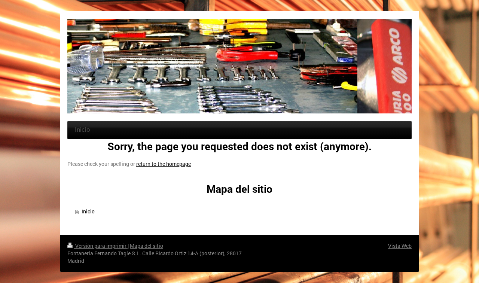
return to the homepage (163, 163)
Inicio (88, 211)
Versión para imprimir (101, 245)
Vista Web (400, 245)
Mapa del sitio (146, 245)
